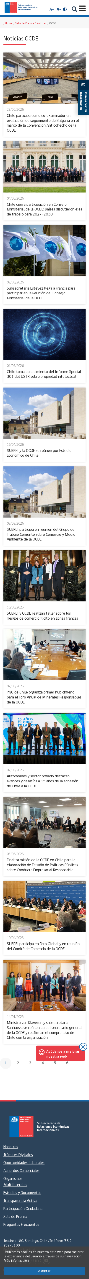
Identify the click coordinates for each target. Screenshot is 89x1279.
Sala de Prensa (15, 1217)
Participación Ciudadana (22, 1209)
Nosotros (10, 1147)
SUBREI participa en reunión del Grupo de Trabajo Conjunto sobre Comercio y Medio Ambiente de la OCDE (41, 535)
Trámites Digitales (18, 1155)
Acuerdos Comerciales (21, 1171)
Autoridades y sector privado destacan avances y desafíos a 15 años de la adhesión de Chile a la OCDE (42, 781)
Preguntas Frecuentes (21, 1225)
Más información (16, 1261)
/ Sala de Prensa (23, 23)
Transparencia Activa (20, 1201)
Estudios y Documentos (22, 1193)
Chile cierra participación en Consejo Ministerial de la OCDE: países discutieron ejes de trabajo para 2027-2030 (44, 210)
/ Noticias (41, 23)
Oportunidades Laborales (23, 1163)
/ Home (8, 23)
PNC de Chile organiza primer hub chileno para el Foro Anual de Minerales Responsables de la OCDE (44, 697)
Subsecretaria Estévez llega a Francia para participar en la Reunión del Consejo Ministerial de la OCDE (41, 293)
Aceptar (44, 1271)
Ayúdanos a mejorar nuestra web (62, 1054)
